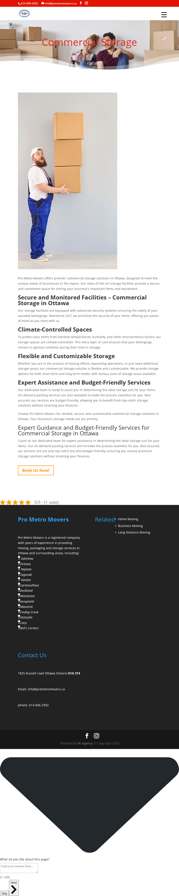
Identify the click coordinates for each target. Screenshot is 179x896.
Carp (23, 623)
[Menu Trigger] (164, 15)
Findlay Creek (29, 612)
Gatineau (27, 558)
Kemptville (27, 601)
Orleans (25, 564)
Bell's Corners (29, 628)
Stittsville (26, 617)
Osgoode (26, 575)
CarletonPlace (29, 585)
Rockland (26, 590)
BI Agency (85, 743)
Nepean (26, 569)
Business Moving (130, 526)
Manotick (26, 607)
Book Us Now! (35, 470)
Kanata (26, 580)
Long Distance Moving (134, 532)
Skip (4, 893)
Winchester (27, 596)
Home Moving (128, 519)
